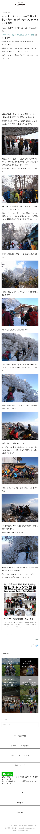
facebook (20, 793)
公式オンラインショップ (20, 755)
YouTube (20, 812)
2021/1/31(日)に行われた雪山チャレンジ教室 (18, 35)
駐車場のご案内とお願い (20, 746)
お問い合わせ (20, 765)
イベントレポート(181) (7, 634)
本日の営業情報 (20, 736)
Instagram (20, 802)
